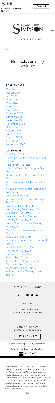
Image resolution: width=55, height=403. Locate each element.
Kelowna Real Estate (17, 196)
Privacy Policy (27, 347)
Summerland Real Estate (20, 254)
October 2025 (14, 127)
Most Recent (13, 89)
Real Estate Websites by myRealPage (27, 349)
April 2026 (12, 107)
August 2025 (13, 131)
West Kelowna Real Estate (21, 268)
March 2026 (13, 110)
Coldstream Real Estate (19, 165)
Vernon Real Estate (17, 257)
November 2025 (15, 124)
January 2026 (14, 117)
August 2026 (13, 93)
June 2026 (12, 100)
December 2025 (15, 120)
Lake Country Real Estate (20, 206)
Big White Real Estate (18, 154)
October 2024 (14, 137)
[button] (18, 295)
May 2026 (12, 103)
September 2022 (16, 144)
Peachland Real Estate (18, 237)
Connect (41, 6)
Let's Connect (27, 337)
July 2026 (11, 96)
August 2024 (13, 141)
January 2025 (14, 134)
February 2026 (14, 113)
